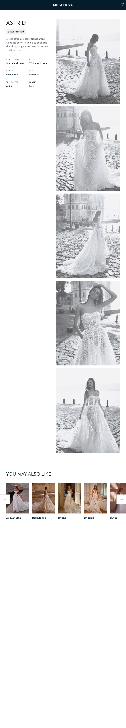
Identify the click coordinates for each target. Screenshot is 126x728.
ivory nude (12, 74)
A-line (9, 86)
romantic (34, 74)
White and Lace (15, 63)
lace (31, 86)
